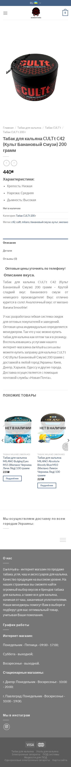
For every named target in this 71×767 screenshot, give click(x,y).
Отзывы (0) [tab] (10, 258)
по (49, 569)
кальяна (61, 574)
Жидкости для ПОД (35, 757)
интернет (27, 569)
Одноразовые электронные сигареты (27, 760)
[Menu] (5, 13)
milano (25, 222)
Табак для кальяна (29, 127)
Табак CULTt (53, 127)
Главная (8, 127)
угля (17, 574)
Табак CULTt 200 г (14, 132)
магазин (41, 569)
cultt (18, 222)
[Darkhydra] (35, 13)
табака (8, 574)
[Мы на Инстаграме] (6, 727)
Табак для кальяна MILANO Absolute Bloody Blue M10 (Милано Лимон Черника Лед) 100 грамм (49, 466)
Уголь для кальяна (47, 751)
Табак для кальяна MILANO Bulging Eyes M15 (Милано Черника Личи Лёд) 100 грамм (17, 463)
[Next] (68, 448)
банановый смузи (40, 222)
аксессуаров (39, 574)
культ (55, 222)
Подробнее (12, 478)
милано (63, 222)
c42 (13, 222)
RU (31, 3)
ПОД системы (51, 754)
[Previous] (3, 448)
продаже (57, 569)
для (52, 574)
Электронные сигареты (26, 754)
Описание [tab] (9, 242)
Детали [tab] (7, 250)
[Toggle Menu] (63, 540)
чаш (24, 574)
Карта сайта (59, 760)
